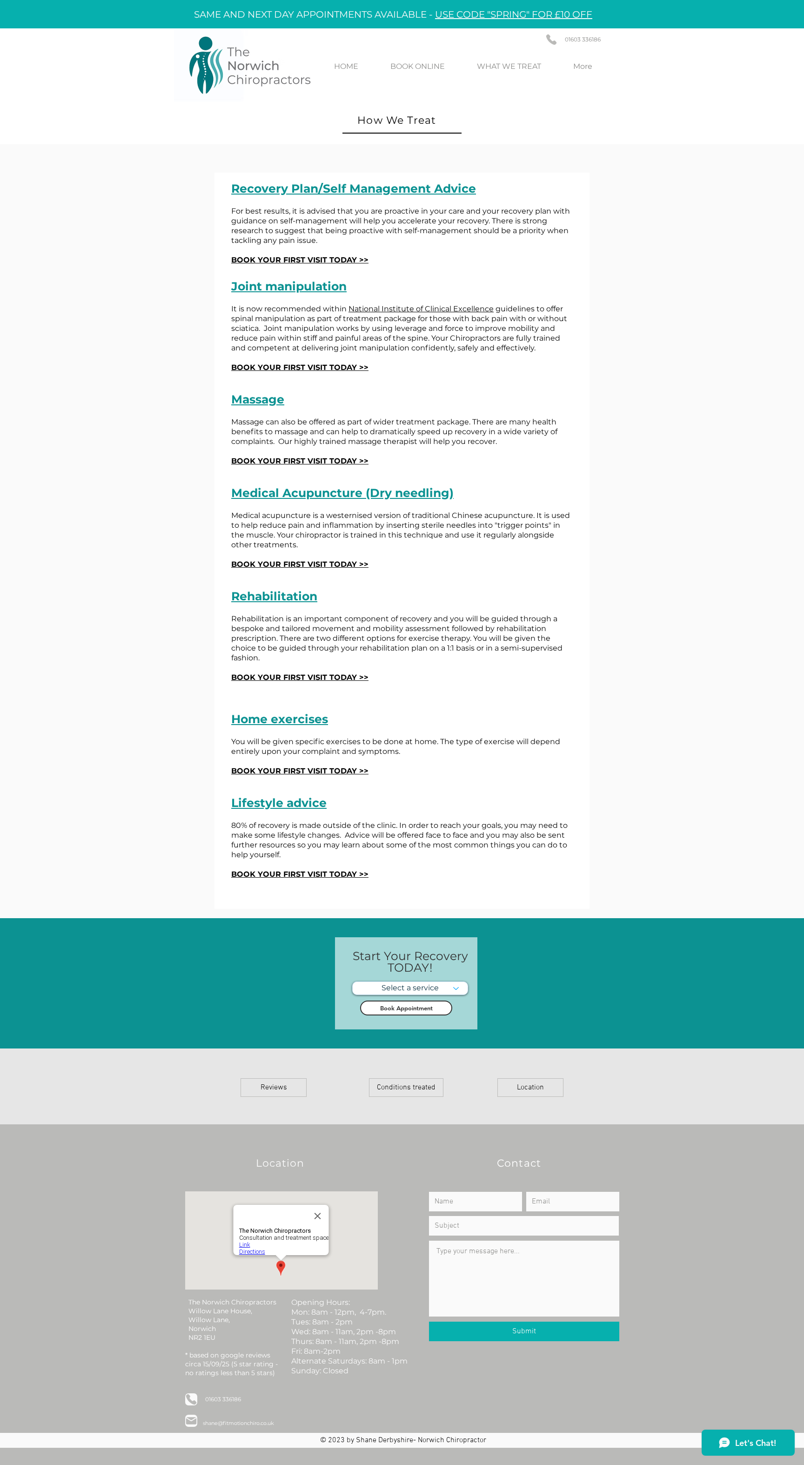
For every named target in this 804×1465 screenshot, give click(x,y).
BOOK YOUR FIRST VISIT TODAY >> (299, 461)
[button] (406, 1087)
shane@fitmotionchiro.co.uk (238, 1423)
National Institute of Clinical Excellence (421, 308)
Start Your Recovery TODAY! (410, 962)
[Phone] (551, 40)
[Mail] (191, 1421)
